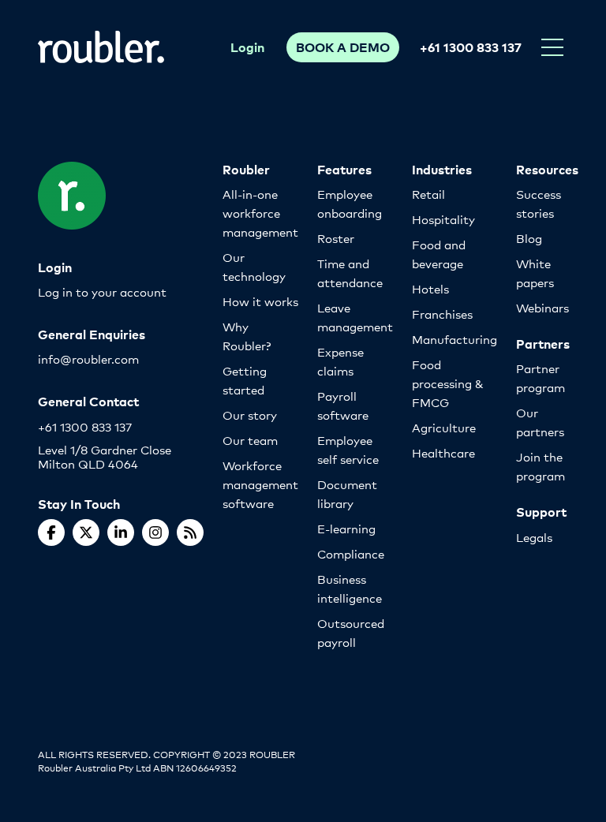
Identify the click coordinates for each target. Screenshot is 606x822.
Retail (428, 193)
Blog (529, 237)
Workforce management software (260, 484)
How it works (260, 300)
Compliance (350, 553)
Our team (250, 439)
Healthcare (443, 452)
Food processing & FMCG (448, 383)
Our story (250, 414)
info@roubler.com (88, 358)
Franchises (442, 313)
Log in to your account (102, 291)
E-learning (346, 528)
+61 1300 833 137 (471, 46)
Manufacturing (454, 338)
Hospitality (443, 218)
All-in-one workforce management (260, 212)
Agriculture (444, 427)
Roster (335, 237)
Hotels (430, 288)
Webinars (542, 307)
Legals (534, 536)
